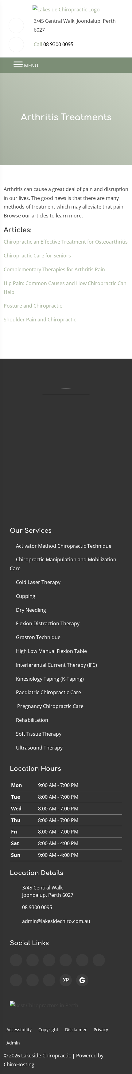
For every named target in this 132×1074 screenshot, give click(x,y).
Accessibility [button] (19, 1029)
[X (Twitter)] (99, 960)
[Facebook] (32, 960)
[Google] (16, 960)
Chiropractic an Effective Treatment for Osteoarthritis (66, 241)
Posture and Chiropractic (33, 305)
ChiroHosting (19, 1064)
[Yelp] (32, 980)
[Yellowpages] (66, 980)
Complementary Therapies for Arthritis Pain (54, 269)
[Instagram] (49, 960)
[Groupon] (82, 980)
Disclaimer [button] (76, 1029)
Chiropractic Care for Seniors (37, 255)
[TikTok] (82, 960)
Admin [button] (13, 1043)
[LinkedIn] (16, 980)
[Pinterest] (49, 980)
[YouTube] (66, 960)
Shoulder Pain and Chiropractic (40, 319)
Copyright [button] (48, 1029)
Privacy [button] (101, 1029)
